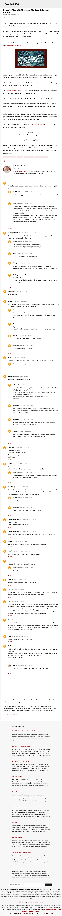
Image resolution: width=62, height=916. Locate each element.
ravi (9, 589)
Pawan (15, 324)
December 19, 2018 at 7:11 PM (29, 232)
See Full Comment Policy (10, 715)
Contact (49, 913)
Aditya (10, 357)
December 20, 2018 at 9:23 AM (20, 357)
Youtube (35, 902)
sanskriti (15, 431)
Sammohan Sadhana (13, 90)
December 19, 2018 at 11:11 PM (24, 253)
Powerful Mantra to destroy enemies (21, 852)
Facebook (29, 902)
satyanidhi (16, 385)
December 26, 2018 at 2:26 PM (23, 551)
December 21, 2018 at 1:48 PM (26, 472)
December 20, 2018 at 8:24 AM (21, 301)
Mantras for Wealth (17, 837)
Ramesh (10, 579)
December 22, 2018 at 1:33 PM (29, 531)
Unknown (11, 183)
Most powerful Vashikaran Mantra (21, 746)
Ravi (9, 646)
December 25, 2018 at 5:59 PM (26, 419)
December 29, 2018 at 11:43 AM (21, 561)
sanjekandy (11, 486)
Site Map (54, 913)
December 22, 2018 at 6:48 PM (26, 345)
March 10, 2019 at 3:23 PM (20, 619)
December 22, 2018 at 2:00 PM (27, 384)
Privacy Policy (42, 913)
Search (49, 885)
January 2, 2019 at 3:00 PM (20, 579)
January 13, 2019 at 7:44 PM (17, 601)
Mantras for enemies (17, 791)
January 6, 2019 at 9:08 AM (17, 589)
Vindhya (10, 301)
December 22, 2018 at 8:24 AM (26, 507)
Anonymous (16, 263)
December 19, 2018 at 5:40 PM (26, 203)
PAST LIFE (14, 822)
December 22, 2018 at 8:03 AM (23, 486)
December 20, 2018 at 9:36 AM (26, 309)
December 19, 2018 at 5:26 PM (26, 191)
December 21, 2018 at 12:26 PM (20, 463)
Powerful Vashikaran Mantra (19, 807)
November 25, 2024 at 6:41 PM (25, 665)
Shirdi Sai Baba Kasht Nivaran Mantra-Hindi (23, 731)
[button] (4, 18)
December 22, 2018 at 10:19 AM (25, 335)
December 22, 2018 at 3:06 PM (26, 405)
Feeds (19, 902)
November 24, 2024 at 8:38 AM (18, 646)
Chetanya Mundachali (14, 232)
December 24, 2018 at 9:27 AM (20, 541)
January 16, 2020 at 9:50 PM (25, 431)
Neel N (15, 665)
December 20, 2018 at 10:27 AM (21, 376)
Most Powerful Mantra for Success (21, 761)
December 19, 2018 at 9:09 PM (26, 241)
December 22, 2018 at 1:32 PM (29, 519)
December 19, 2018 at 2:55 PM (21, 183)
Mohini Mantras (29, 157)
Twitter (24, 902)
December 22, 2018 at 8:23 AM (26, 497)
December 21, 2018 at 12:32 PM (25, 323)
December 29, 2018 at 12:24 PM (26, 567)
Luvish (10, 541)
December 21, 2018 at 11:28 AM (21, 447)
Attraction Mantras (10, 157)
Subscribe (41, 902)
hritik (14, 253)
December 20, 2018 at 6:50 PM (34, 275)
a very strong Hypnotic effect (39, 124)
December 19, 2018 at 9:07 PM (21, 291)
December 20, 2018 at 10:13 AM (26, 364)
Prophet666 (12, 4)
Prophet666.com (23, 171)
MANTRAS (14, 868)
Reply (10, 228)
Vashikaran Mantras (41, 157)
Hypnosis (20, 157)
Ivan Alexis (11, 551)
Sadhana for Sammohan (14, 45)
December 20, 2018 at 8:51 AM (28, 263)
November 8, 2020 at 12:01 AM (21, 636)
